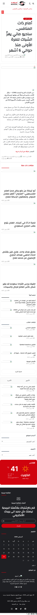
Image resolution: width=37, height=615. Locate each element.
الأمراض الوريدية (31, 361)
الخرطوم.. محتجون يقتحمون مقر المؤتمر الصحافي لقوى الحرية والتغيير (26, 415)
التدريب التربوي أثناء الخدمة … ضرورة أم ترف (24, 354)
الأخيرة (9, 380)
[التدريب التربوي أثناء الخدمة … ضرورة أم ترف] (7, 355)
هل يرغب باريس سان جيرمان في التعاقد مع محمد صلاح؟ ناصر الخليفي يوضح (24, 311)
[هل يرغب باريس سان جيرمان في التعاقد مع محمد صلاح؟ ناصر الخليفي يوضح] (7, 312)
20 (8, 552)
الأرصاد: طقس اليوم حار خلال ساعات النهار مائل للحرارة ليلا (25, 405)
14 (4, 549)
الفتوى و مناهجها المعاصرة (27, 344)
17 (23, 552)
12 (13, 549)
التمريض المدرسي (30, 327)
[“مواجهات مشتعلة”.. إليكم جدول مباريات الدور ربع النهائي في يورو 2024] (7, 424)
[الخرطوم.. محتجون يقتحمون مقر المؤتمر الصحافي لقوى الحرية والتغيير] (7, 415)
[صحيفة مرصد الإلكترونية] (18, 3)
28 (4, 556)
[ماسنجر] (33, 614)
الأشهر (28, 380)
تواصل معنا (22, 604)
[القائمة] (4, 4)
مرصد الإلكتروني (9, 55)
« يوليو (34, 565)
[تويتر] (19, 587)
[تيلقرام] (28, 614)
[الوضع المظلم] (30, 4)
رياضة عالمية (28, 18)
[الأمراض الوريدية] (7, 364)
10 (23, 549)
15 (33, 552)
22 (33, 556)
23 (28, 556)
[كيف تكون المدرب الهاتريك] (7, 338)
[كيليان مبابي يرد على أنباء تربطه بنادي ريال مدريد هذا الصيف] (7, 389)
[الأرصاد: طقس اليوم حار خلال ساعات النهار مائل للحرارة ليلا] (7, 407)
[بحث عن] (33, 4)
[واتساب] (30, 614)
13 (8, 549)
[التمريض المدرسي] (7, 330)
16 (28, 552)
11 (18, 549)
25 (18, 556)
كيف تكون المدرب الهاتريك (26, 336)
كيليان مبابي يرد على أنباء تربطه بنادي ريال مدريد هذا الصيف (26, 387)
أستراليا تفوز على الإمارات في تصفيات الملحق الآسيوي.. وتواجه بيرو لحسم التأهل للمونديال (24, 302)
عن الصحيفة (15, 604)
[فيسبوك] (22, 587)
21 (4, 552)
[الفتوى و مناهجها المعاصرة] (7, 347)
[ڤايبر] (27, 614)
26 (13, 556)
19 (13, 552)
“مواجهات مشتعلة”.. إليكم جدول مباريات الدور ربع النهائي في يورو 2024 (25, 424)
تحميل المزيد (18, 371)
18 (18, 552)
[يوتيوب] (17, 587)
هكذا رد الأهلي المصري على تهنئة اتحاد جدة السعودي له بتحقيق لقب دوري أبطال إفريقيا (25, 397)
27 (8, 556)
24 (23, 556)
